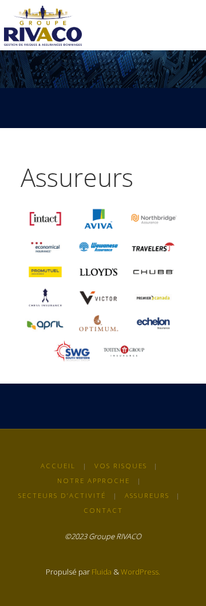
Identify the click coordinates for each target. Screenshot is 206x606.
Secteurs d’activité (62, 495)
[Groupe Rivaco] (43, 24)
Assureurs (147, 495)
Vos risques (120, 465)
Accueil (58, 465)
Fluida (101, 572)
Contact (103, 510)
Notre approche (93, 480)
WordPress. (140, 572)
